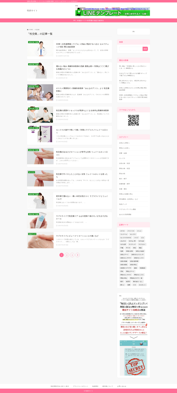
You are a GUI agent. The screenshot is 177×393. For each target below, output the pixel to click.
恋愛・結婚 (123, 153)
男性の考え (123, 278)
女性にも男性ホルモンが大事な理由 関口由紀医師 (133, 89)
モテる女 (141, 241)
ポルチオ (123, 241)
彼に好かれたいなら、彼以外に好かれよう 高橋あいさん (132, 81)
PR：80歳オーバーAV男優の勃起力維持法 (88, 20)
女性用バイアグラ (125, 268)
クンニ (139, 231)
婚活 (135, 268)
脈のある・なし (138, 281)
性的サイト (32, 10)
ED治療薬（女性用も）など (128, 199)
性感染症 (142, 268)
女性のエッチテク (125, 258)
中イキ (128, 248)
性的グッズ (123, 204)
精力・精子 (123, 179)
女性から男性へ (124, 143)
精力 (121, 281)
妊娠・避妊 (123, 189)
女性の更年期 (134, 261)
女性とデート (124, 254)
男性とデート (130, 271)
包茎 (121, 251)
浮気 (121, 271)
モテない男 (132, 241)
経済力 (128, 281)
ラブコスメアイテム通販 (127, 209)
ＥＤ (134, 285)
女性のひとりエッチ (138, 254)
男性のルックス (139, 275)
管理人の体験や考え (126, 194)
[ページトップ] (172, 388)
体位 (134, 248)
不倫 (121, 248)
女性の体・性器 (124, 163)
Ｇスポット (142, 285)
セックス (122, 158)
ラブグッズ (132, 244)
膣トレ (122, 285)
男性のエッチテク (125, 275)
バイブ (136, 238)
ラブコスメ (142, 244)
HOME (31, 29)
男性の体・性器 (124, 168)
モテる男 (123, 244)
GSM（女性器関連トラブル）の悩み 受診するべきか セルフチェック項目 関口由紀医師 (133, 97)
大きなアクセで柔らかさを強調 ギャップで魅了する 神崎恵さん (133, 74)
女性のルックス (139, 258)
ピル (142, 238)
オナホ (122, 231)
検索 (121, 42)
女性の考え (133, 265)
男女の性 (122, 173)
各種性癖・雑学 (124, 184)
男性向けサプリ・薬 (136, 278)
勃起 (140, 248)
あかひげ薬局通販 (125, 214)
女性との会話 (140, 251)
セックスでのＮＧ (125, 238)
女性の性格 (123, 261)
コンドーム (123, 234)
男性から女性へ (124, 148)
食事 (129, 285)
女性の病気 (123, 265)
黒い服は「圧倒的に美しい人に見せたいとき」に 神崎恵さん (132, 67)
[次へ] (77, 255)
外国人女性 (129, 251)
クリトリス (131, 231)
